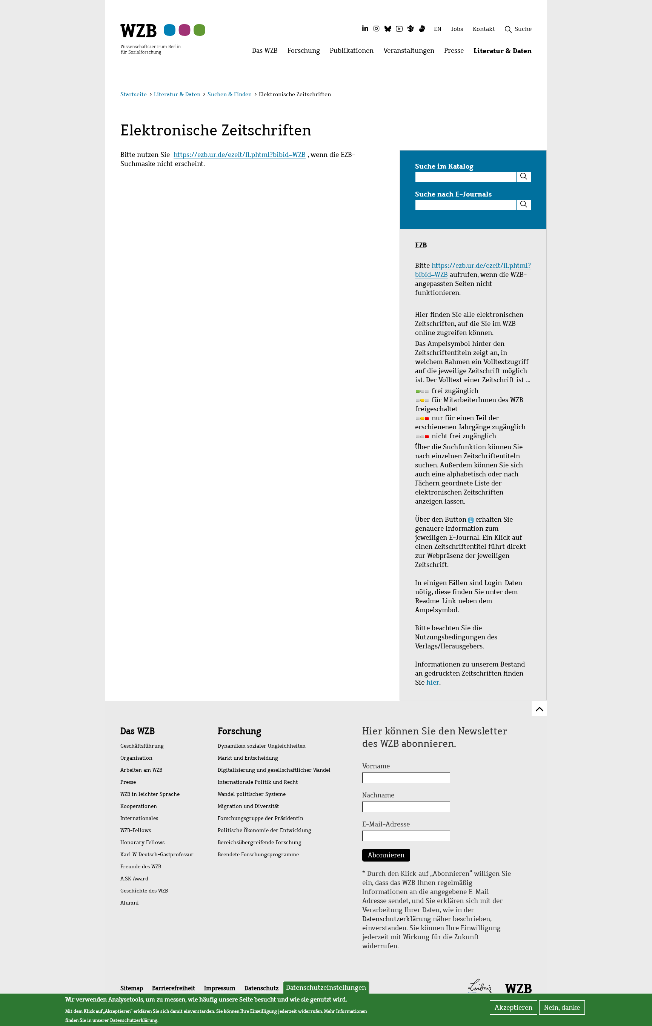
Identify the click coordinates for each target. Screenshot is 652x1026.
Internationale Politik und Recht (258, 782)
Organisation (136, 758)
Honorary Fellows (142, 842)
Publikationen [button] (354, 52)
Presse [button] (456, 52)
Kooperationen (138, 806)
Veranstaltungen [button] (411, 52)
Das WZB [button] (267, 52)
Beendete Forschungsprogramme (258, 854)
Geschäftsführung (142, 746)
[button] (533, 95)
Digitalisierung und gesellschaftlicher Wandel (274, 770)
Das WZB (137, 731)
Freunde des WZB (140, 866)
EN (437, 29)
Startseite (133, 94)
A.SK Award (134, 878)
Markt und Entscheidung (248, 758)
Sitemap (131, 988)
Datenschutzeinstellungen (326, 987)
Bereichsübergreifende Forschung (259, 842)
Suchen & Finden (230, 94)
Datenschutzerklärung (396, 918)
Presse (128, 782)
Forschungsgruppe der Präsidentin (260, 818)
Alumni (129, 902)
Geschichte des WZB (144, 890)
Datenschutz (261, 988)
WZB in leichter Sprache (150, 794)
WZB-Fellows (135, 830)
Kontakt (484, 29)
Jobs (457, 29)
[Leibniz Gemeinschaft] (480, 987)
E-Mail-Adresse (386, 824)
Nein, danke (562, 1007)
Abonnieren (386, 855)
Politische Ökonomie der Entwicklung (264, 830)
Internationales (139, 818)
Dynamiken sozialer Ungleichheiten (262, 746)
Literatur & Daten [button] (505, 52)
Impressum (219, 988)
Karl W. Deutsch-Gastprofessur (157, 854)
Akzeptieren (513, 1007)
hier (432, 682)
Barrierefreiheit (173, 988)
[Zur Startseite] (150, 38)
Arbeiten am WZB (141, 770)
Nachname (378, 795)
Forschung (239, 731)
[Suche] (524, 177)
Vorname (376, 766)
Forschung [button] (306, 52)
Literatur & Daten (177, 94)
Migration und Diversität (248, 806)
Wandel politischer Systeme (252, 794)
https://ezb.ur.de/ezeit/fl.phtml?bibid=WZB (240, 154)
